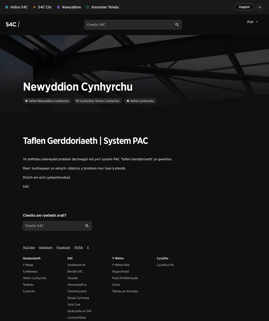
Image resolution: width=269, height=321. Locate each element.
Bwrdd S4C (75, 271)
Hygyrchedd (120, 271)
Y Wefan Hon (121, 265)
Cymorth (29, 291)
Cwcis (116, 284)
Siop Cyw (74, 304)
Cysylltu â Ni (165, 265)
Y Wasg (28, 265)
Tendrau (28, 284)
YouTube (29, 247)
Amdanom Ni (76, 265)
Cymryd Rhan (77, 317)
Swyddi (73, 278)
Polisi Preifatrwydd (125, 278)
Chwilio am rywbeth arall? (44, 215)
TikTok (78, 247)
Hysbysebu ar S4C (80, 311)
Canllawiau (30, 271)
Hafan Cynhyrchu (34, 278)
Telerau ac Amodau (125, 291)
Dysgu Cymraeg (78, 298)
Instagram (46, 247)
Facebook (63, 247)
